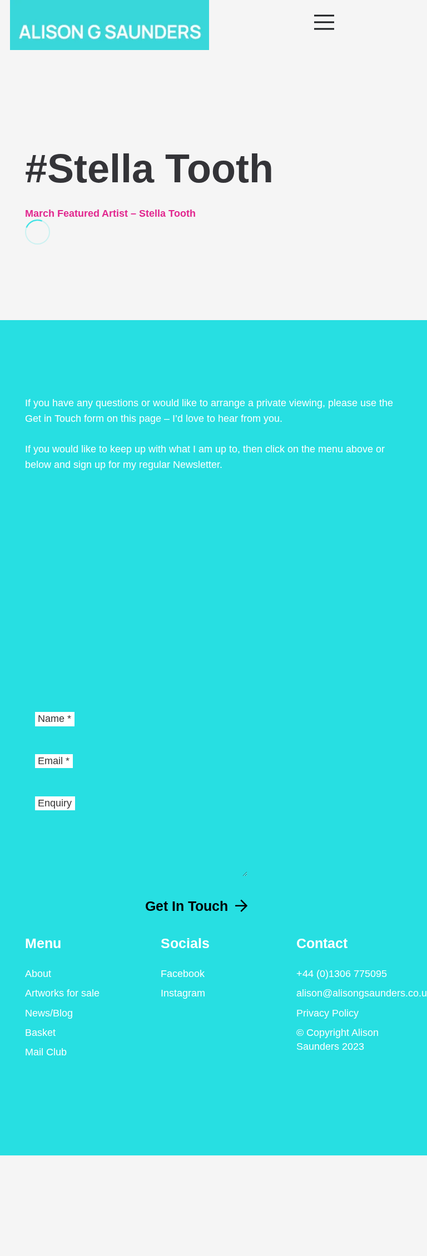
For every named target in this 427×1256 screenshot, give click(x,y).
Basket (40, 1032)
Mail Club (46, 1052)
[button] (365, 22)
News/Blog (49, 1013)
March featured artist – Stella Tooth (110, 213)
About (38, 973)
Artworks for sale (62, 993)
